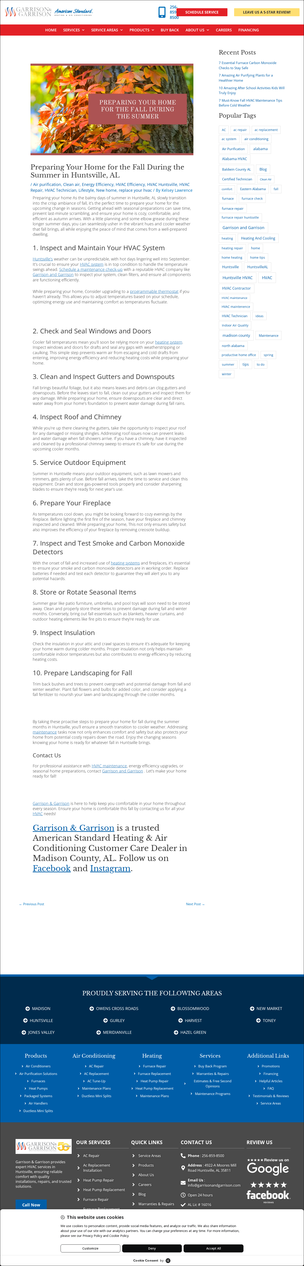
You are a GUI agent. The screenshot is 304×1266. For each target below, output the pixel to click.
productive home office (239, 355)
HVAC (267, 277)
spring (268, 355)
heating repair (232, 248)
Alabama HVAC (234, 158)
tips (246, 364)
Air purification (47, 184)
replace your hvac (135, 190)
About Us (195, 29)
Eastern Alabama (253, 189)
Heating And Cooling (258, 238)
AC (224, 130)
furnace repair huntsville (240, 217)
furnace (228, 198)
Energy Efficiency (97, 184)
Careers (224, 29)
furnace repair (232, 208)
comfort (227, 189)
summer (228, 364)
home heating (232, 258)
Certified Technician (237, 179)
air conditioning (256, 139)
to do (260, 365)
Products (139, 29)
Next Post (195, 904)
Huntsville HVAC (238, 277)
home (255, 248)
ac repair (240, 130)
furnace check (252, 198)
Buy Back (170, 29)
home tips (257, 257)
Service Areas (104, 29)
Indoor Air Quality (235, 325)
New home (106, 190)
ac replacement (266, 130)
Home (51, 29)
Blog (263, 169)
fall (276, 189)
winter (226, 374)
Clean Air (266, 179)
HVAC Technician (60, 190)
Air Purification (233, 149)
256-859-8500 (174, 12)
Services (210, 1056)
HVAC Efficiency (130, 184)
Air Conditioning (94, 1056)
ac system (229, 139)
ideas (259, 316)
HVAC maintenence (236, 306)
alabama (260, 148)
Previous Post (31, 904)
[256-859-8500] (162, 12)
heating (227, 238)
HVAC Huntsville (162, 184)
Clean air (71, 184)
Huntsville (230, 266)
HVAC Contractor (236, 288)
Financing (248, 29)
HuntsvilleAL (257, 266)
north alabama (233, 345)
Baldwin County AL (236, 169)
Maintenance (268, 335)
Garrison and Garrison (243, 227)
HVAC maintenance (234, 298)
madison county (236, 335)
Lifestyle (86, 190)
